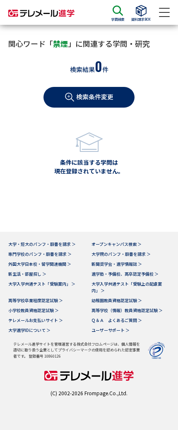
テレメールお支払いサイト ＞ (35, 320)
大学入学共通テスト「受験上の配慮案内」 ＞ (126, 287)
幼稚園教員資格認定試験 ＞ (116, 300)
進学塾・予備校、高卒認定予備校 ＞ (125, 274)
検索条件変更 (94, 96)
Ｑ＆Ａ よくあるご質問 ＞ (116, 320)
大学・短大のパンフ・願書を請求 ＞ (42, 244)
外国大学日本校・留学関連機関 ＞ (39, 264)
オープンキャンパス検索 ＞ (116, 244)
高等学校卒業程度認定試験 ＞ (35, 300)
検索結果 (82, 69)
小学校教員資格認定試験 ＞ (33, 310)
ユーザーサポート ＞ (110, 330)
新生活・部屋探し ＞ (27, 274)
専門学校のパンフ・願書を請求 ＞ (40, 254)
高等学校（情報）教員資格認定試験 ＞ (127, 310)
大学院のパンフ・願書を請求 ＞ (121, 254)
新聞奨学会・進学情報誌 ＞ (116, 264)
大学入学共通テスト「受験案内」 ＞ (41, 284)
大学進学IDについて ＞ (29, 330)
